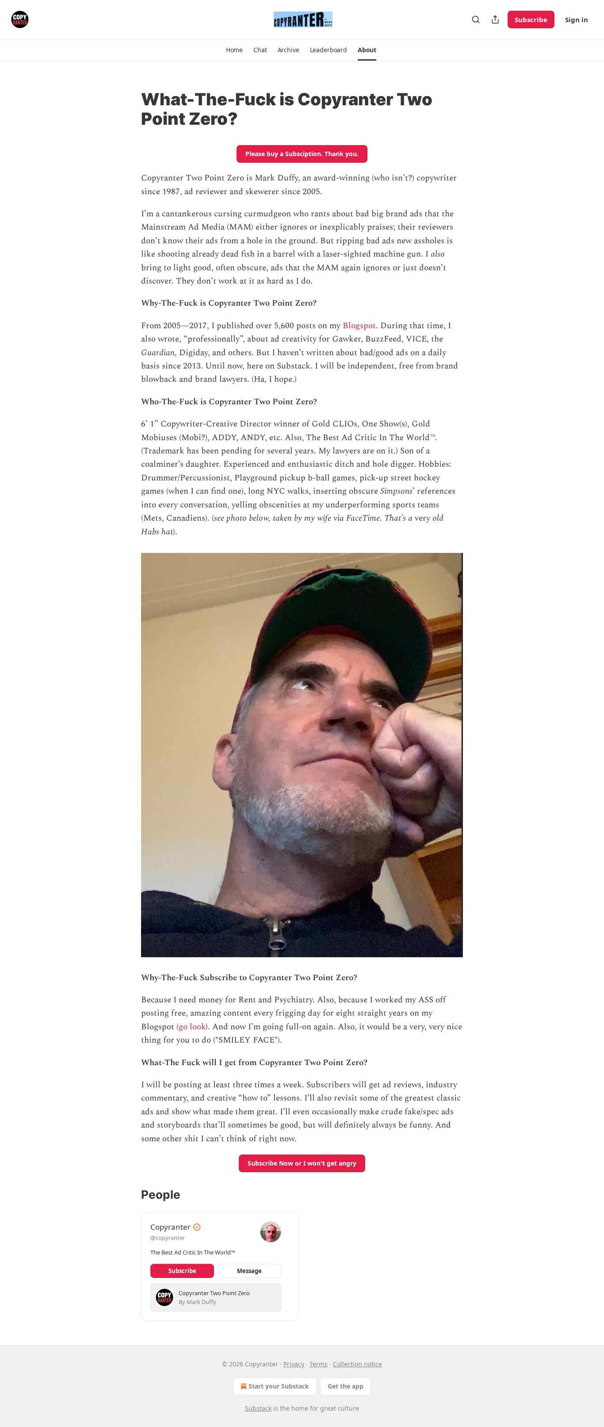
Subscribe (531, 19)
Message (249, 1271)
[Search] (476, 19)
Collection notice (357, 1364)
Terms (319, 1364)
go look (192, 1026)
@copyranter (167, 1238)
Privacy (293, 1364)
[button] (234, 50)
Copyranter (170, 1227)
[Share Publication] (495, 19)
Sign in (576, 19)
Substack (258, 1408)
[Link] (129, 109)
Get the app (345, 1386)
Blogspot (359, 325)
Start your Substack (278, 1386)
